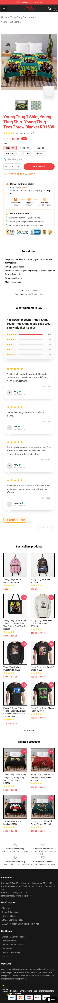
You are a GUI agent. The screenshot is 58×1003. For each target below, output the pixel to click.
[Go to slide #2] (36, 105)
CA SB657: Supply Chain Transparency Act (20, 924)
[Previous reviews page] (38, 527)
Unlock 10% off (5, 990)
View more (29, 731)
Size (5, 143)
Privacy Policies (8, 916)
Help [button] (53, 999)
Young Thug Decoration (22, 17)
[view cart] (54, 8)
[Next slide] (52, 62)
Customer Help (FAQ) (11, 952)
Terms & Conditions (10, 912)
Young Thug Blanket (11, 22)
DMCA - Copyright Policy (12, 920)
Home (4, 17)
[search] (49, 8)
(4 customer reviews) (25, 133)
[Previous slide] (5, 62)
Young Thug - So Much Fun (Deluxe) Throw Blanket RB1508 (42, 777)
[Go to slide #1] (21, 105)
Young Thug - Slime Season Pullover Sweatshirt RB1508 (42, 623)
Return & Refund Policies (12, 945)
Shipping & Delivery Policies (13, 937)
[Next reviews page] (52, 527)
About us (6, 908)
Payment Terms (9, 941)
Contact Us (7, 949)
